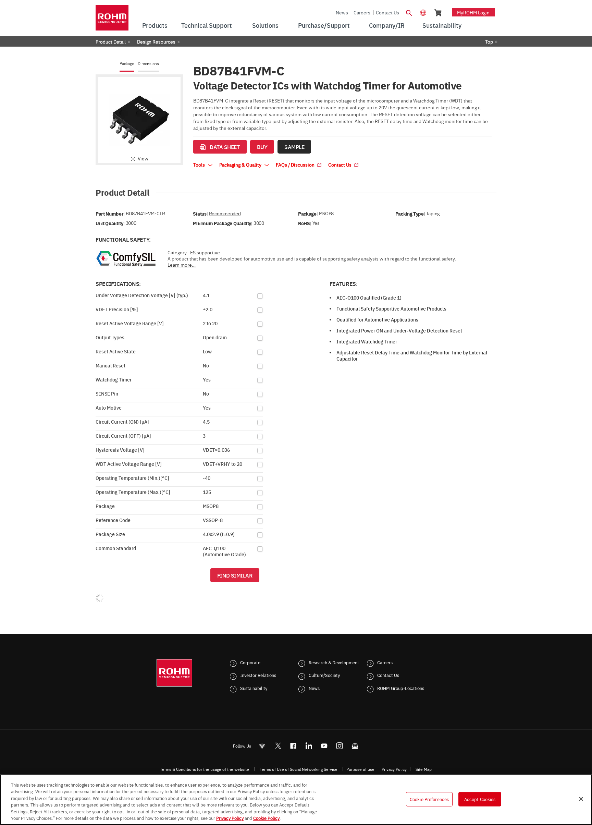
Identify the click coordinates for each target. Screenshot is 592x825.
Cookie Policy (266, 818)
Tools (199, 164)
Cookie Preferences (429, 799)
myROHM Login (473, 12)
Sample (294, 146)
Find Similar (234, 575)
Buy (262, 146)
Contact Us (387, 12)
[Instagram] (339, 745)
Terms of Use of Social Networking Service (298, 769)
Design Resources (156, 41)
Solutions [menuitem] (265, 25)
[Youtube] (324, 745)
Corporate (250, 662)
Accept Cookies (480, 799)
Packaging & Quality (240, 164)
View (143, 158)
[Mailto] (355, 745)
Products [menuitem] (155, 25)
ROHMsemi (277, 745)
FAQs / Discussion (296, 164)
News (342, 12)
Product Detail (111, 41)
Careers (362, 12)
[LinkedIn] (309, 745)
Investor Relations (258, 675)
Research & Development (334, 662)
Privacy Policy (394, 769)
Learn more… (182, 264)
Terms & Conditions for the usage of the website (204, 769)
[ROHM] (112, 20)
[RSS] (262, 745)
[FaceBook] (293, 745)
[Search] (409, 12)
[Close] (581, 798)
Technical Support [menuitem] (206, 25)
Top (489, 41)
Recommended (225, 213)
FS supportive (205, 252)
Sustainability (253, 688)
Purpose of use (360, 769)
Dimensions (148, 63)
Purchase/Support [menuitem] (324, 25)
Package (127, 63)
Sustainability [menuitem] (441, 25)
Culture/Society (324, 675)
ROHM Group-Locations (400, 688)
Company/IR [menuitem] (387, 25)
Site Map (424, 769)
